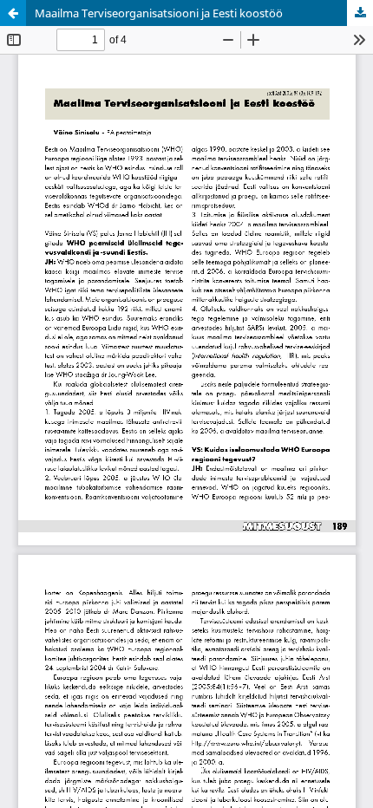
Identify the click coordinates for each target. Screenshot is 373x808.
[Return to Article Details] (13, 13)
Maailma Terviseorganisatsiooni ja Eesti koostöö (159, 13)
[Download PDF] (360, 13)
